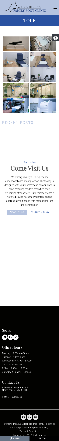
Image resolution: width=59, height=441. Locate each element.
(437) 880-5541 (17, 397)
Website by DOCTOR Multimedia (29, 435)
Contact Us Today (40, 212)
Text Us (46, 438)
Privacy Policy (41, 427)
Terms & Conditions (29, 431)
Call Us (16, 438)
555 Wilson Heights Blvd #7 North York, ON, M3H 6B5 (16, 389)
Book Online (18, 212)
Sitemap (14, 427)
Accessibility (26, 427)
